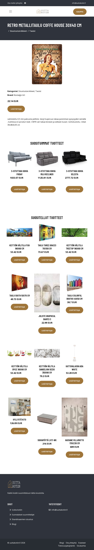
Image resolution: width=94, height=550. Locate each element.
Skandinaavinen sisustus (22, 519)
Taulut (32, 31)
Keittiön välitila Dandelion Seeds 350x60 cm (47, 369)
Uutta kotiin (17, 510)
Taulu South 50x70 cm (19, 295)
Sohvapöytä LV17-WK (47, 440)
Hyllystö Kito (19, 419)
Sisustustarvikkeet (18, 31)
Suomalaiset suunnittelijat (23, 514)
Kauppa (79, 12)
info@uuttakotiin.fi (79, 3)
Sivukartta (81, 546)
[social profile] (25, 3)
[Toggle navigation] (10, 11)
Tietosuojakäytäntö (66, 546)
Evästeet (82, 543)
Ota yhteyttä (71, 543)
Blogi (14, 524)
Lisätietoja (16, 109)
